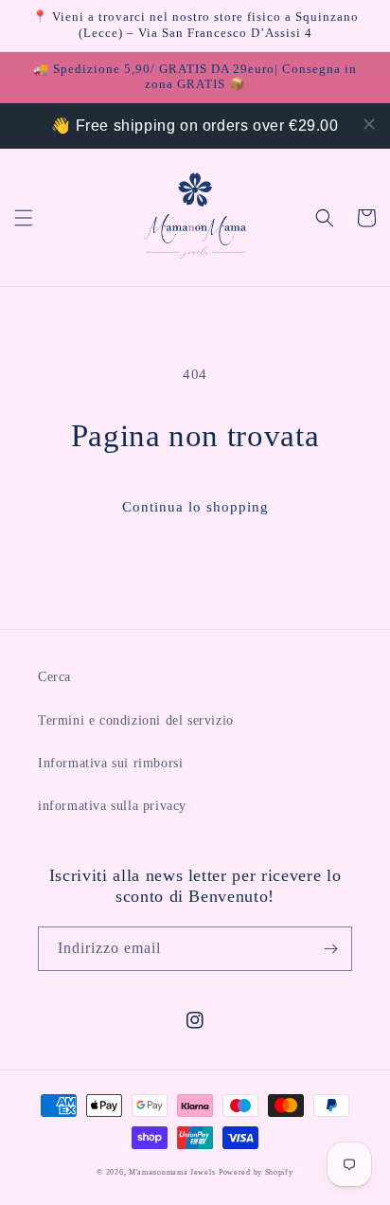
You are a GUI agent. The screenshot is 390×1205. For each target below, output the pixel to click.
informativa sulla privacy (112, 806)
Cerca (54, 677)
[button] (23, 218)
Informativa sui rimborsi (110, 763)
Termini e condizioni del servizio (136, 720)
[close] (369, 124)
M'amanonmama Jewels (172, 1172)
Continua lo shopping (195, 506)
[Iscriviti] (330, 948)
